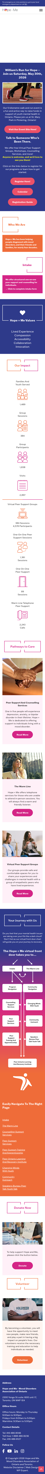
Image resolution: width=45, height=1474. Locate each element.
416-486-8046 (13, 1432)
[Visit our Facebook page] (3, 1451)
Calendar (23, 191)
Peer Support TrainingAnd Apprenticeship (13, 1151)
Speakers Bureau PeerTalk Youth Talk (14, 1187)
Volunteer (22, 1360)
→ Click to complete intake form (21, 288)
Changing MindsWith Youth (10, 1169)
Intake (5, 1119)
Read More (22, 734)
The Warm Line (10, 1125)
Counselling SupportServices (13, 1133)
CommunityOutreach (8, 1178)
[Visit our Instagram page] (22, 1451)
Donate (23, 1265)
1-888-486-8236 (20, 1435)
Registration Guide (22, 202)
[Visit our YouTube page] (9, 1451)
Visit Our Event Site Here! (22, 129)
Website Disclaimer (13, 1467)
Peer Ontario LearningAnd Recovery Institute (14, 1160)
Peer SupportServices (9, 1142)
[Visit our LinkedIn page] (16, 1451)
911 (26, 4)
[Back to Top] (41, 1469)
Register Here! (22, 181)
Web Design (32, 1467)
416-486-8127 (14, 1438)
